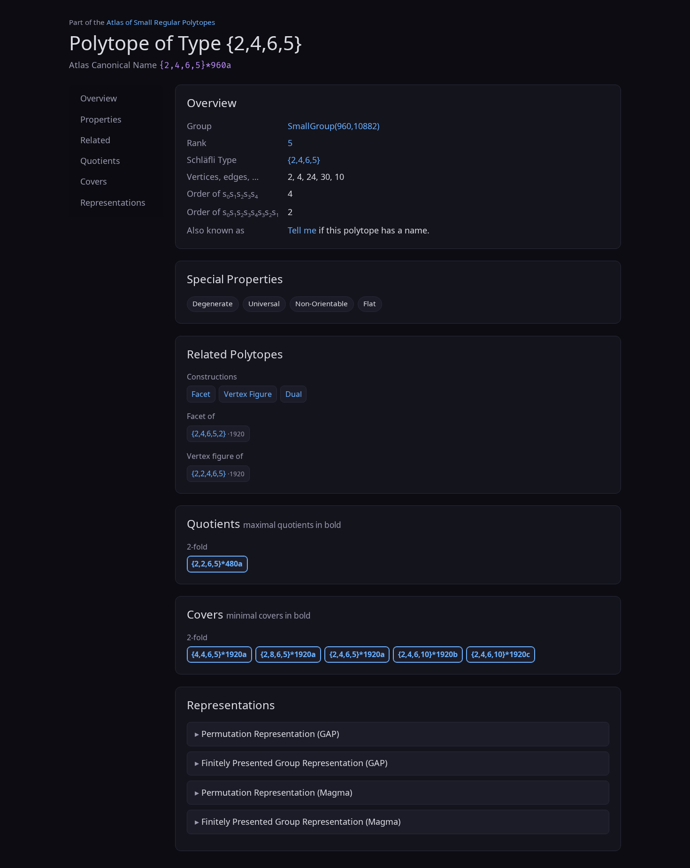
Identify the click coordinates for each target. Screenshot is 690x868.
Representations (113, 202)
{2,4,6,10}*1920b (428, 654)
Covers (93, 181)
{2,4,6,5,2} (218, 433)
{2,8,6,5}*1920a (288, 654)
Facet (201, 394)
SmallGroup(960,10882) (333, 126)
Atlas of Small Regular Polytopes (161, 22)
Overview (98, 98)
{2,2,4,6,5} (218, 473)
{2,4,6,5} (304, 159)
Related (95, 139)
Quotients (100, 160)
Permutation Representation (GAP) (270, 733)
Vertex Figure (248, 394)
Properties (101, 118)
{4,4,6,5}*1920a (219, 654)
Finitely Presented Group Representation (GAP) (294, 762)
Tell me (302, 230)
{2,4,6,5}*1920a (357, 654)
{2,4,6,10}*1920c (500, 654)
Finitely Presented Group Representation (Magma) (300, 821)
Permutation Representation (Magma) (276, 792)
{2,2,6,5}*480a (217, 563)
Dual (293, 394)
